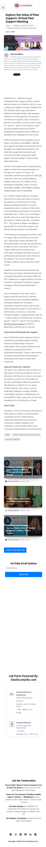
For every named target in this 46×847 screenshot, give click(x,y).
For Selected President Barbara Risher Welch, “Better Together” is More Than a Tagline (20, 529)
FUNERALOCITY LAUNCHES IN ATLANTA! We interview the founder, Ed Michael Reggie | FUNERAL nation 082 (23, 810)
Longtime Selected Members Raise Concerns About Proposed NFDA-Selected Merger (20, 471)
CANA (8, 25)
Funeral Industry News (23, 25)
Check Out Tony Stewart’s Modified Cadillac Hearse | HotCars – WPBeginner (23, 795)
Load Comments (15, 550)
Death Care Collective (12, 439)
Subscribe (23, 574)
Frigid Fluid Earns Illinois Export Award (28, 819)
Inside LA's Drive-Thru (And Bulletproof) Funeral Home (26, 789)
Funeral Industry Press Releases (22, 28)
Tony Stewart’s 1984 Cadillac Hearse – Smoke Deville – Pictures (24, 800)
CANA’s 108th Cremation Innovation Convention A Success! (18, 501)
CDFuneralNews (16, 54)
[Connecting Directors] (23, 12)
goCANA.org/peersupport (14, 324)
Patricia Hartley (13, 481)
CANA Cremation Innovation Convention (26, 435)
